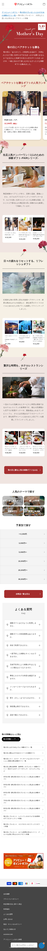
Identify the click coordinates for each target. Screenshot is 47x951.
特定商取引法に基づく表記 (12, 904)
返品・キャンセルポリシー (12, 924)
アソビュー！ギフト (10, 12)
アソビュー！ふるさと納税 (12, 939)
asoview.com (8, 934)
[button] (3, 4)
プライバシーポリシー (11, 899)
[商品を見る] (21, 115)
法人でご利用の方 (9, 929)
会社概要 (6, 894)
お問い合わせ (8, 919)
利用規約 (6, 909)
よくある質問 (8, 914)
